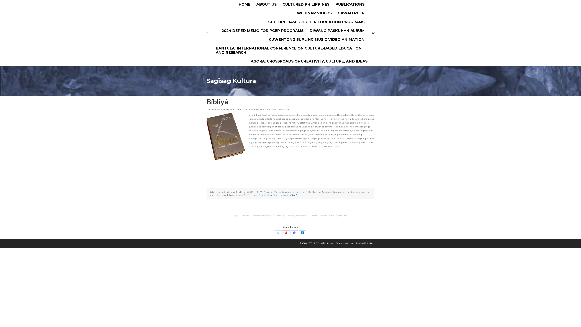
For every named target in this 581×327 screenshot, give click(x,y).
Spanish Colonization (328, 215)
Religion (314, 215)
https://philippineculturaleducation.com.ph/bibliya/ (266, 195)
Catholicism (245, 215)
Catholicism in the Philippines (262, 215)
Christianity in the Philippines (297, 215)
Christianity (280, 215)
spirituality (342, 215)
